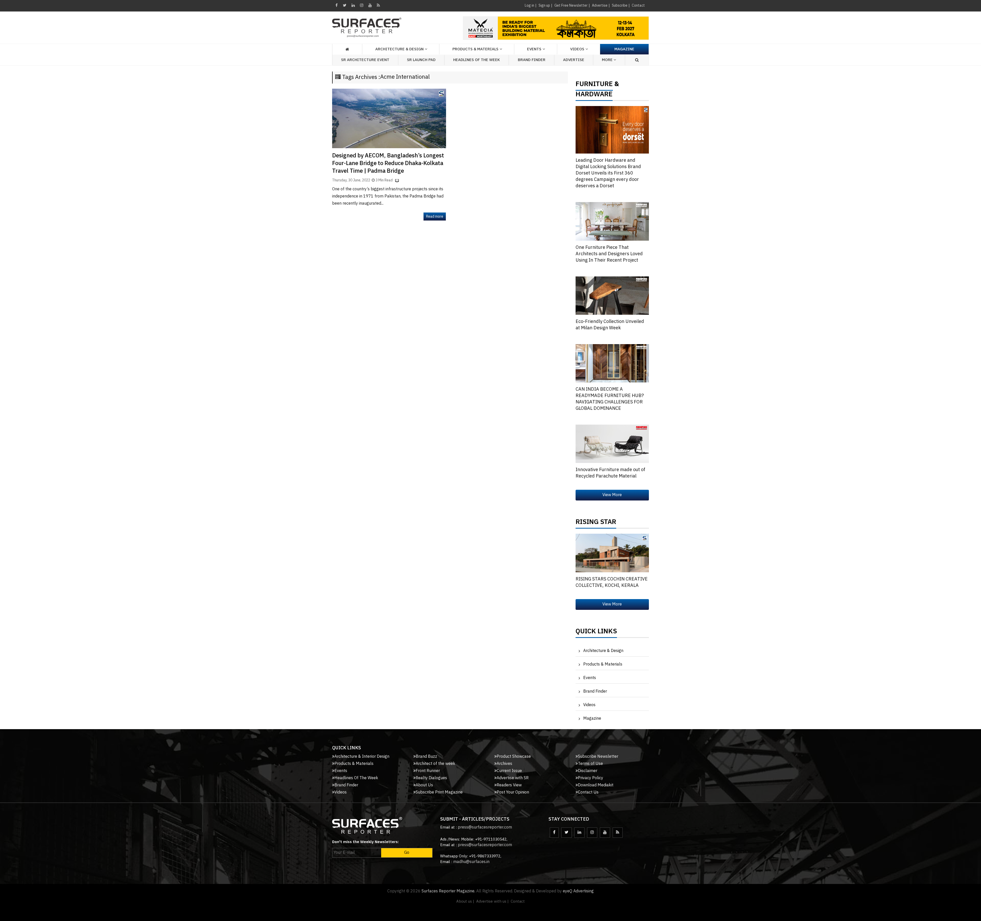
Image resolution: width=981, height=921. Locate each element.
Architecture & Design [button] (399, 49)
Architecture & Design (603, 650)
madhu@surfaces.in (471, 861)
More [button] (608, 60)
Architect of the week (435, 763)
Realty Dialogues (431, 778)
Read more (434, 216)
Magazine (624, 49)
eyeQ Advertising (578, 891)
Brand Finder (531, 60)
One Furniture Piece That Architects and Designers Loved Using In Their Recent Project (609, 254)
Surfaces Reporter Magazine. (448, 891)
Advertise (600, 5)
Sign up (544, 5)
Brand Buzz (426, 756)
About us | (465, 901)
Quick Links (596, 632)
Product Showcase (514, 756)
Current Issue (509, 770)
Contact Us (588, 792)
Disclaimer (587, 770)
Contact (638, 5)
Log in (529, 5)
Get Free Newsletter (571, 5)
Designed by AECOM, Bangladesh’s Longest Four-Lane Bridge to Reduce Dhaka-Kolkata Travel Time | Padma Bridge (388, 163)
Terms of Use (590, 763)
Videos (577, 49)
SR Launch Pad (421, 60)
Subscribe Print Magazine (439, 792)
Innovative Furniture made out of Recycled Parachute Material (610, 473)
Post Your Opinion (513, 792)
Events (589, 677)
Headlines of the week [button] (476, 60)
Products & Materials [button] (475, 49)
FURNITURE (594, 85)
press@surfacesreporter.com (485, 827)
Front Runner (428, 770)
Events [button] (534, 49)
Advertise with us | (492, 901)
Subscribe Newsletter (598, 756)
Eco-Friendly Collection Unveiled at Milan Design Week (610, 325)
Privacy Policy (590, 778)
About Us (424, 785)
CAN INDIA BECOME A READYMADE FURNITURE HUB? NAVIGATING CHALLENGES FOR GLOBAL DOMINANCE (610, 399)
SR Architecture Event (365, 60)
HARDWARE (594, 95)
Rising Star (596, 523)
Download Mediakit (595, 785)
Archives (504, 763)
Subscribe (619, 5)
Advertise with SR (513, 778)
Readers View (509, 785)
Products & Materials (602, 664)
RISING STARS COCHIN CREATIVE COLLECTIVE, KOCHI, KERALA (612, 582)
